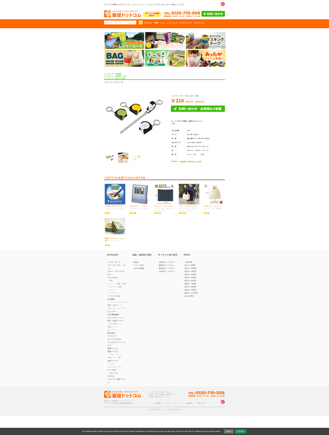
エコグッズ (148, 22)
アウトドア (111, 336)
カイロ (111, 363)
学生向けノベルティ (167, 268)
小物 (124, 76)
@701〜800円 (190, 286)
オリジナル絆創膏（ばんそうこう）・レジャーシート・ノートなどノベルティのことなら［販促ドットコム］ (144, 4)
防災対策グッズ (115, 323)
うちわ (111, 354)
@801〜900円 (190, 290)
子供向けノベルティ (167, 271)
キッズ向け (111, 370)
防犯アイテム (112, 326)
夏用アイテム (112, 351)
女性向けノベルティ (167, 262)
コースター (121, 308)
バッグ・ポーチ (113, 262)
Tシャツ (119, 354)
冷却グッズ (111, 357)
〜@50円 (188, 262)
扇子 (120, 357)
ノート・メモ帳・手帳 (116, 283)
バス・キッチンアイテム (119, 302)
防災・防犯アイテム (115, 320)
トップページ (108, 73)
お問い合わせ (201, 403)
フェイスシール (199, 22)
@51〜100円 (190, 265)
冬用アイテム (112, 360)
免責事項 (189, 403)
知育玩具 (111, 376)
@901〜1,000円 (191, 293)
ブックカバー (112, 293)
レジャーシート (172, 22)
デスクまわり (112, 277)
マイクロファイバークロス (116, 344)
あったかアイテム (114, 367)
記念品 (136, 262)
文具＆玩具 (113, 373)
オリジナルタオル (114, 339)
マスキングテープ (186, 22)
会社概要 (157, 403)
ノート (162, 22)
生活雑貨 (118, 73)
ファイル (111, 290)
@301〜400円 (190, 274)
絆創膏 (156, 22)
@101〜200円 (190, 268)
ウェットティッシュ (115, 317)
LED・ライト (112, 330)
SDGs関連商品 (113, 314)
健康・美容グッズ (114, 305)
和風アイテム (112, 348)
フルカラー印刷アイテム (116, 381)
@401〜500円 (190, 277)
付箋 (111, 280)
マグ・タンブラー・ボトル (116, 266)
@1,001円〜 (189, 296)
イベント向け (138, 265)
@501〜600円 (190, 280)
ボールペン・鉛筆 (114, 286)
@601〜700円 (190, 283)
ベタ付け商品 (138, 268)
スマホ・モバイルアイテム (116, 273)
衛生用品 (111, 333)
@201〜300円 (120, 78)
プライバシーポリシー (173, 403)
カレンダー (111, 311)
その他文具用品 (113, 296)
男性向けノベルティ (167, 265)
